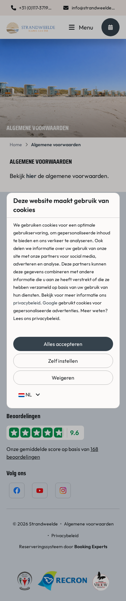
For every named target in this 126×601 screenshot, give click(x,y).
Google (50, 303)
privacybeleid (26, 303)
